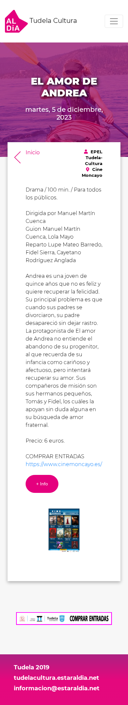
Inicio (33, 152)
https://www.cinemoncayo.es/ (64, 464)
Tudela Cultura (52, 21)
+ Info (42, 483)
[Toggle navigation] (114, 21)
